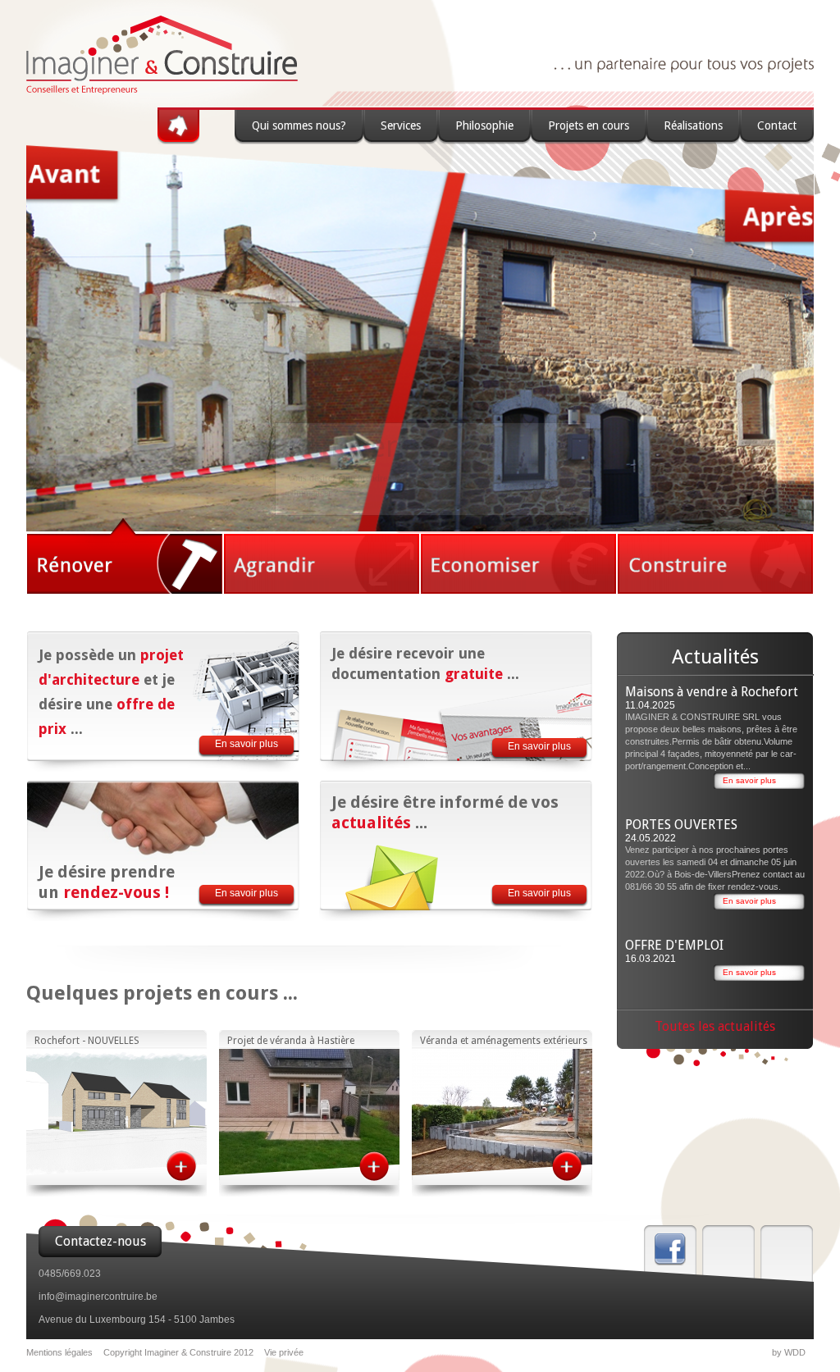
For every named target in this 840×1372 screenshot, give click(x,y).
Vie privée (284, 1352)
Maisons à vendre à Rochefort (711, 692)
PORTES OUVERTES (681, 824)
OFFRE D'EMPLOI (674, 945)
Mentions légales (59, 1352)
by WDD (789, 1352)
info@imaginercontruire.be (98, 1296)
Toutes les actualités (715, 1026)
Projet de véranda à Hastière (290, 1040)
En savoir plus (246, 744)
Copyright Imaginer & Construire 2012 (178, 1352)
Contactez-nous (100, 1241)
